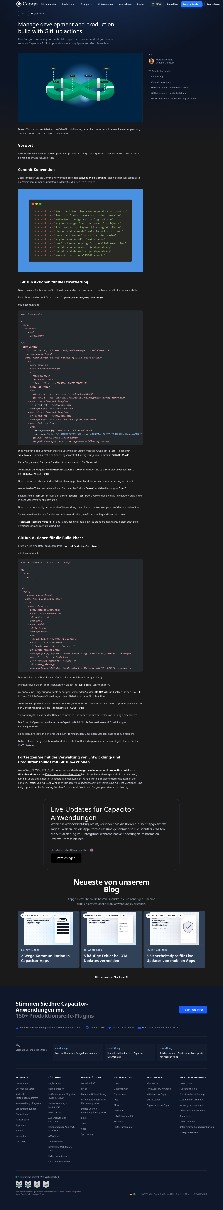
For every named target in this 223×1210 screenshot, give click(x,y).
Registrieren (54, 1083)
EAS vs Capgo (153, 1099)
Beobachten (22, 1114)
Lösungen (85, 4)
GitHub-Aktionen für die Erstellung (169, 93)
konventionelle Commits (92, 177)
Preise (140, 4)
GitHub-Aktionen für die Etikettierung (170, 87)
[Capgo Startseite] (27, 4)
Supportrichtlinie (188, 1088)
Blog (83, 1117)
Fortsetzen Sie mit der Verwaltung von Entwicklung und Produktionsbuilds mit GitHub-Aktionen (175, 98)
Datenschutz (185, 1083)
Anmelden (172, 4)
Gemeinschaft (88, 1083)
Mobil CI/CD (54, 1112)
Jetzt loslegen (66, 858)
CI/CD (23, 13)
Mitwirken (119, 1105)
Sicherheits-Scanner (58, 1156)
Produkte (67, 4)
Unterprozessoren (188, 1132)
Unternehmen (105, 4)
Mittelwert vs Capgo (157, 1094)
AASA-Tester (54, 1136)
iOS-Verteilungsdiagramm (29, 1103)
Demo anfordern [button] (191, 4)
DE (134, 1193)
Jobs (116, 1099)
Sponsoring (87, 1134)
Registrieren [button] (213, 4)
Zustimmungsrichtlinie (191, 1099)
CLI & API (20, 1141)
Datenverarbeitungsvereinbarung (196, 1126)
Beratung (118, 1121)
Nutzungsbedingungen (191, 1105)
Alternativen (153, 1083)
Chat (83, 1128)
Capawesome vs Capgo (158, 1105)
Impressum (120, 1094)
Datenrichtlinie (187, 1121)
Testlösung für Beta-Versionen (46, 783)
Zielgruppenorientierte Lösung (35, 787)
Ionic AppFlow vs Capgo (159, 1088)
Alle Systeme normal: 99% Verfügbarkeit (38, 1176)
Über (116, 1083)
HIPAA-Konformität (123, 1116)
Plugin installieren (193, 1009)
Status (84, 1123)
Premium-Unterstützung (93, 1094)
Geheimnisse (126, 469)
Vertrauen (119, 1110)
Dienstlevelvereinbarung (192, 1094)
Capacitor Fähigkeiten (59, 1161)
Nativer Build (22, 1119)
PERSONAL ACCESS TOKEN (67, 469)
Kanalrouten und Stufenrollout (63, 774)
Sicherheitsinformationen (192, 1110)
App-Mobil (21, 1125)
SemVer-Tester (55, 1141)
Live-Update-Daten (25, 1088)
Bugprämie (185, 1116)
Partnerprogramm (123, 1126)
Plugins (19, 1130)
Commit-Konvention (161, 82)
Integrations (22, 1136)
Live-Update (22, 1083)
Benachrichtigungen (26, 1108)
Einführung (157, 76)
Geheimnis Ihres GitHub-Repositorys (44, 707)
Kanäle (22, 778)
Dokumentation (49, 4)
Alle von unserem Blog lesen (110, 977)
